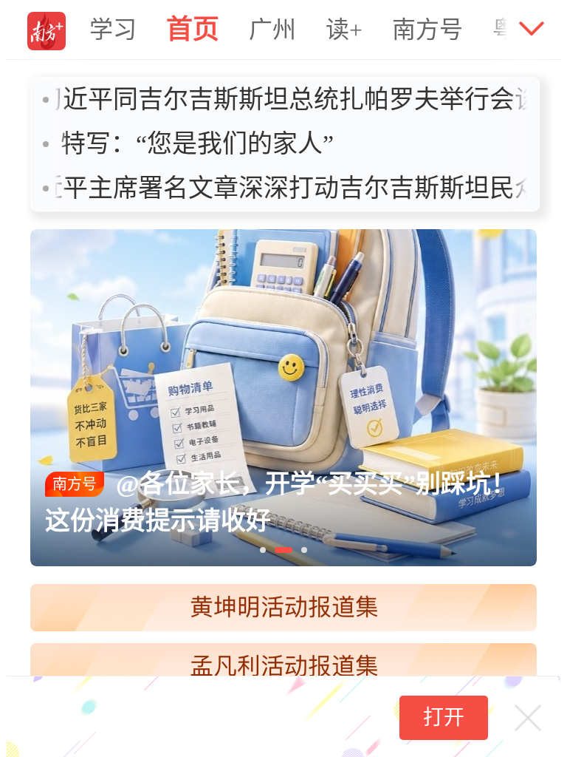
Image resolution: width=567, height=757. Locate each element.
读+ (344, 29)
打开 (443, 717)
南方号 (427, 29)
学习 (113, 29)
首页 (192, 29)
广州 (272, 29)
